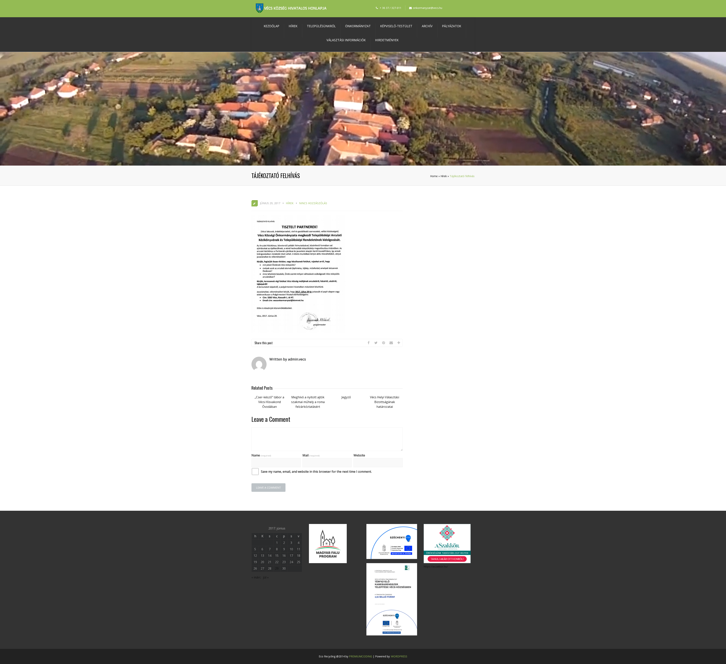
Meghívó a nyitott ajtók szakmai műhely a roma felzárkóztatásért (308, 402)
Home (434, 176)
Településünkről (321, 26)
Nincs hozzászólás (313, 203)
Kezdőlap (271, 26)
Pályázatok (451, 26)
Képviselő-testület (396, 26)
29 (276, 568)
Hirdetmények (387, 40)
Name (261, 455)
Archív (427, 26)
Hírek (293, 26)
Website (359, 455)
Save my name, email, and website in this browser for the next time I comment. (316, 471)
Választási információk (346, 40)
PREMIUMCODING (360, 656)
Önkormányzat (358, 26)
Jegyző (346, 397)
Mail (311, 455)
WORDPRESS (399, 656)
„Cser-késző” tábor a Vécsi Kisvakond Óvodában (269, 402)
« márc (256, 577)
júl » (266, 577)
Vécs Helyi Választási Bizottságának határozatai (384, 402)
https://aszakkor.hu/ (436, 566)
